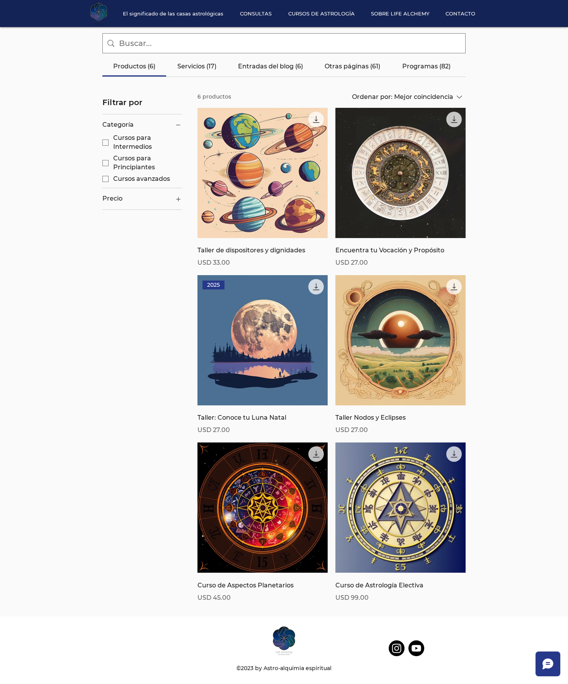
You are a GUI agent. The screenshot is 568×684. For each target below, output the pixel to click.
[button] (321, 13)
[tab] (134, 66)
